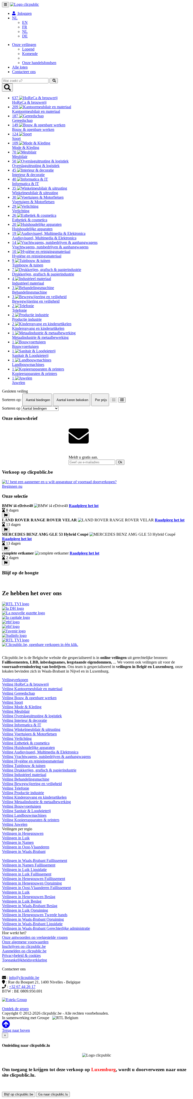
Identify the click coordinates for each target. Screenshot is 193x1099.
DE (25, 36)
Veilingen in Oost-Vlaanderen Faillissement (36, 888)
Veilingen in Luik (16, 838)
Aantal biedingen (37, 400)
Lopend (28, 49)
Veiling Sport (12, 702)
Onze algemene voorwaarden (25, 942)
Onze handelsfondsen (39, 63)
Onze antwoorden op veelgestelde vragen (35, 937)
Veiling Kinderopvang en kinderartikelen (34, 797)
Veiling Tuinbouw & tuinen (23, 765)
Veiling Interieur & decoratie (24, 720)
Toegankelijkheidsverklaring (24, 960)
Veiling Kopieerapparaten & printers (30, 820)
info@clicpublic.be (24, 977)
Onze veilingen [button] (24, 44)
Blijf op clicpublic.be (18, 1094)
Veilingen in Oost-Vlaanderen (25, 847)
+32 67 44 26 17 (22, 986)
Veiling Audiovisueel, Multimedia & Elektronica (40, 752)
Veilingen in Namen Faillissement (28, 865)
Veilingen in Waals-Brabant (23, 851)
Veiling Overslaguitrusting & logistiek (32, 716)
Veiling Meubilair (16, 711)
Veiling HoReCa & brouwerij (25, 684)
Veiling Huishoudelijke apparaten (28, 747)
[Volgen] (5, 515)
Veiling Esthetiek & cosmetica (26, 743)
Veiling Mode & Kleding (21, 707)
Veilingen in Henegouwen (22, 833)
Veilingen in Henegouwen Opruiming (32, 883)
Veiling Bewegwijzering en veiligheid (32, 784)
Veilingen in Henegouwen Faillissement (33, 878)
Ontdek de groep (15, 1009)
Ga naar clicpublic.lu (53, 1094)
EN (25, 22)
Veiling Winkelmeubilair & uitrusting (31, 729)
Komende (30, 53)
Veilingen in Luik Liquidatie (24, 869)
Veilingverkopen (15, 680)
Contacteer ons (24, 72)
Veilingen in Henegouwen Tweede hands (34, 915)
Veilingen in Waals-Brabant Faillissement (34, 860)
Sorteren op (11, 408)
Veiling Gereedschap (18, 693)
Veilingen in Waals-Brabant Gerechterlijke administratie (46, 928)
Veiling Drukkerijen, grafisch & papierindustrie (39, 770)
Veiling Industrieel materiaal (24, 775)
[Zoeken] (54, 80)
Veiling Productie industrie (23, 793)
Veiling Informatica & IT (21, 725)
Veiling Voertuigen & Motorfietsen (29, 734)
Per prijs (100, 400)
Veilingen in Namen (18, 842)
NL (25, 31)
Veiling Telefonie (15, 788)
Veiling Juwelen (14, 824)
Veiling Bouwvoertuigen (21, 806)
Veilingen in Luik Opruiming (25, 910)
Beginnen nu (12, 486)
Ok (120, 462)
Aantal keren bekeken (72, 400)
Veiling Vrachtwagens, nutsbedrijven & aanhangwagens (46, 756)
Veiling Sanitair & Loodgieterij (26, 811)
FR (24, 27)
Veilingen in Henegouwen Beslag (28, 897)
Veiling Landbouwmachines (24, 815)
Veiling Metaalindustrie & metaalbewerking (36, 802)
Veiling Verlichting (17, 738)
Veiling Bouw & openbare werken (29, 698)
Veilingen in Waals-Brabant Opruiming (33, 919)
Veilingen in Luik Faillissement (26, 874)
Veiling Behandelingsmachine (25, 779)
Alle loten (20, 67)
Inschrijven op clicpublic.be (24, 946)
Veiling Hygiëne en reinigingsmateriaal (33, 761)
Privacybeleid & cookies (21, 955)
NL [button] (15, 18)
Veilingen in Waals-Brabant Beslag (29, 906)
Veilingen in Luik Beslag (21, 901)
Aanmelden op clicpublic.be (24, 951)
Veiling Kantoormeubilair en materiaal (32, 689)
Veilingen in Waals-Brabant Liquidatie (32, 924)
